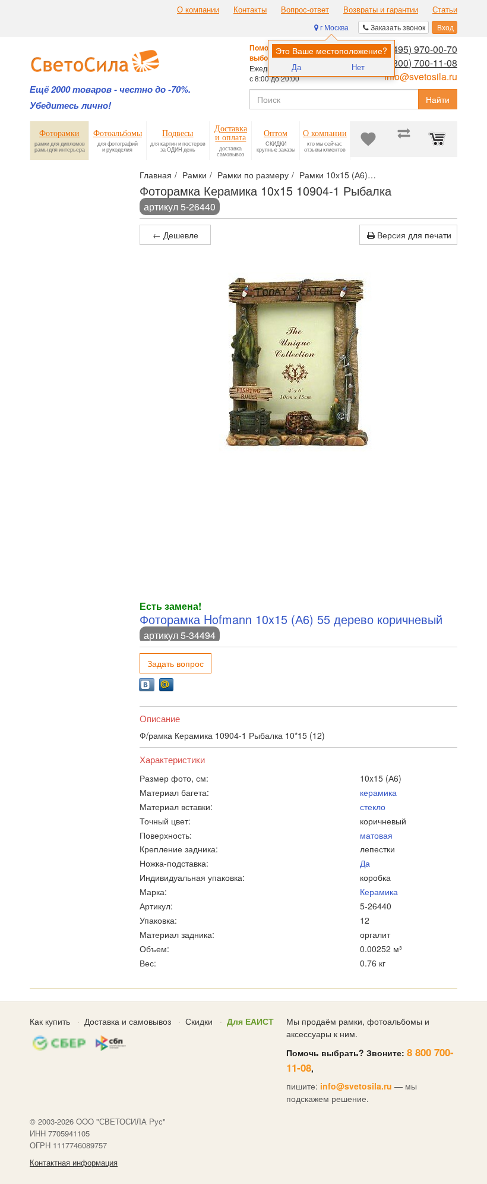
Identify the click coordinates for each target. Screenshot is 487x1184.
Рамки (194, 175)
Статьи (444, 9)
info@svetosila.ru (420, 76)
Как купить (50, 1021)
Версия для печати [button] (413, 235)
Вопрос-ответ (305, 9)
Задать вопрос (175, 663)
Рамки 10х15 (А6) (333, 175)
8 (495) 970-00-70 (419, 49)
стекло (372, 807)
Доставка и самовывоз (127, 1021)
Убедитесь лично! (70, 105)
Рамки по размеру (253, 175)
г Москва (333, 27)
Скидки (199, 1021)
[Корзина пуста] (439, 139)
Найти (438, 99)
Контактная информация (74, 1162)
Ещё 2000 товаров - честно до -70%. (110, 89)
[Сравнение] (404, 139)
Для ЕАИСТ (250, 1021)
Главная (156, 175)
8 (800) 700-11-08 (419, 63)
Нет (358, 67)
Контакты (250, 9)
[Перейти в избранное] (368, 139)
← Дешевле (175, 235)
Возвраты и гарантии (380, 9)
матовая (376, 835)
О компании (198, 9)
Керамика (379, 892)
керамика (378, 792)
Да (296, 67)
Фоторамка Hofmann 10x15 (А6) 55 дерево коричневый (291, 619)
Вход (444, 27)
